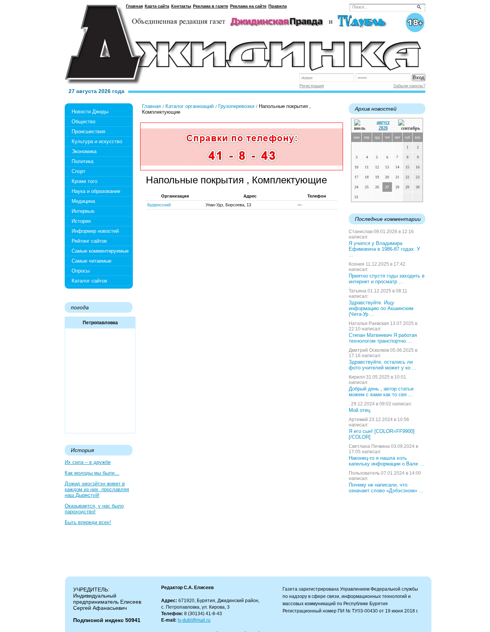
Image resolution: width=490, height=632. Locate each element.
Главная (134, 6)
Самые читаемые (91, 261)
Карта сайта (157, 6)
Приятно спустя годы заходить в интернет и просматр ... (387, 278)
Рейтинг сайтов (89, 241)
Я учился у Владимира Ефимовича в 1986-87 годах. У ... (384, 249)
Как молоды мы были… (92, 473)
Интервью (83, 211)
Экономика (84, 151)
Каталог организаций (189, 106)
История (81, 221)
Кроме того (84, 181)
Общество (83, 121)
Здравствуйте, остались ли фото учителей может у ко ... (382, 365)
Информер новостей (95, 231)
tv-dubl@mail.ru (194, 620)
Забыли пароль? (409, 85)
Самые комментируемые (100, 251)
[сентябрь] (409, 125)
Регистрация (311, 85)
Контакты (181, 6)
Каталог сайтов (89, 281)
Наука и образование (96, 191)
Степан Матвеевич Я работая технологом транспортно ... (383, 338)
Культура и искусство (97, 141)
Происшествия (88, 131)
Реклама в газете (210, 6)
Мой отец (359, 410)
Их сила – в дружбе (88, 462)
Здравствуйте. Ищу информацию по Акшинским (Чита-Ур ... (381, 308)
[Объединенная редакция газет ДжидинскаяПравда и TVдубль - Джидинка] (245, 41)
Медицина (83, 201)
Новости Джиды (90, 111)
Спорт (78, 171)
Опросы (81, 271)
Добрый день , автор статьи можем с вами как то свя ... (381, 391)
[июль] (361, 125)
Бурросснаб (159, 205)
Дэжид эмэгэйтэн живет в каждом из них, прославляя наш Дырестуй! (97, 489)
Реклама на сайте (248, 6)
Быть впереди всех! (88, 522)
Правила (277, 6)
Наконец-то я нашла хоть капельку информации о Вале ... (386, 461)
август (383, 122)
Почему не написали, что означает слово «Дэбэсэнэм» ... (386, 487)
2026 (383, 128)
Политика (82, 161)
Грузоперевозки (236, 106)
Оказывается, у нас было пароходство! (94, 508)
